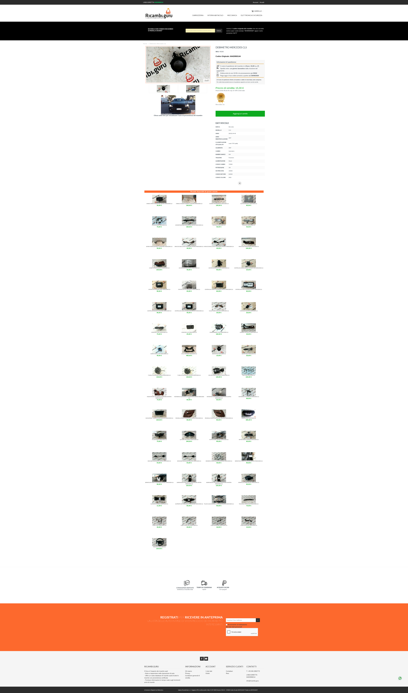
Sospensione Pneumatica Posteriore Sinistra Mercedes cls (219, 483)
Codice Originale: (223, 56)
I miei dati (209, 671)
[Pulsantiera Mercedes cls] (159, 432)
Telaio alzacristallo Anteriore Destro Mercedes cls (219, 504)
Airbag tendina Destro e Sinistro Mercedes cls (189, 203)
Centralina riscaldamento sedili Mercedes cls (248, 289)
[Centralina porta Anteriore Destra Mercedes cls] (219, 282)
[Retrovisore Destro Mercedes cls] (219, 432)
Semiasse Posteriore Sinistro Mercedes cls (189, 461)
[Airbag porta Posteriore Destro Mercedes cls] (159, 196)
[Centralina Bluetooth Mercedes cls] (189, 260)
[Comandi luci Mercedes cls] (189, 324)
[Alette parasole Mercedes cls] (249, 196)
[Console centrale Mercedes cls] (249, 324)
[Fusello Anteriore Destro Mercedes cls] (159, 367)
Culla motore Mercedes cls (189, 353)
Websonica (160, 690)
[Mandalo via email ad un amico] (240, 183)
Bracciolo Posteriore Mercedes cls (249, 246)
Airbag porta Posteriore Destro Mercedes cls (159, 203)
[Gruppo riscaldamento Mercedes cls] (219, 367)
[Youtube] (206, 659)
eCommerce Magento (149, 690)
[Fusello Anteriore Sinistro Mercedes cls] (189, 367)
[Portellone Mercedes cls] (249, 410)
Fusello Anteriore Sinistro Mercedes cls (189, 375)
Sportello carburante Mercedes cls (248, 482)
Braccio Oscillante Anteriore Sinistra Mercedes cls (219, 246)
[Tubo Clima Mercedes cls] (159, 518)
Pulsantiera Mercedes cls (159, 439)
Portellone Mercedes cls (249, 418)
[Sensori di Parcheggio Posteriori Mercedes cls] (219, 453)
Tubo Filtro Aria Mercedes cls (189, 525)
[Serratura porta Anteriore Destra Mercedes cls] (249, 453)
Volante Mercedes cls (159, 546)
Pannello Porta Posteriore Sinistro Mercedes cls (219, 418)
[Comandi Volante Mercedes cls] (249, 303)
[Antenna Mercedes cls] (219, 217)
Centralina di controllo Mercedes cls (189, 289)
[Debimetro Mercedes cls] (219, 346)
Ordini (208, 673)
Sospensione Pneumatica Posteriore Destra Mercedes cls (189, 483)
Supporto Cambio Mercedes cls (159, 504)
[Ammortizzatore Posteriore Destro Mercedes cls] (189, 217)
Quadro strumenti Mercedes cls (189, 439)
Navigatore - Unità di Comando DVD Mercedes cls (159, 418)
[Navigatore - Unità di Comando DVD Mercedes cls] (159, 410)
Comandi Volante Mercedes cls (249, 310)
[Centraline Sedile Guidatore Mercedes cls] (159, 303)
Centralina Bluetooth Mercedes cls (189, 268)
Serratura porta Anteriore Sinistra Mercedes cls (159, 482)
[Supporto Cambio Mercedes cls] (159, 496)
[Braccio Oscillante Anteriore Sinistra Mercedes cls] (219, 239)
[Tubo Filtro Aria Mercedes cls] (189, 518)
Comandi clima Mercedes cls (159, 332)
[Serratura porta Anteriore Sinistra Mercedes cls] (159, 475)
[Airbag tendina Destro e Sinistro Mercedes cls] (189, 196)
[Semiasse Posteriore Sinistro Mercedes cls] (189, 453)
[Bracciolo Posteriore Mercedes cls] (249, 239)
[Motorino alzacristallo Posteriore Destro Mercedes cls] (219, 389)
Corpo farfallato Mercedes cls (159, 353)
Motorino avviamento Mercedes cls (249, 396)
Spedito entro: (225, 68)
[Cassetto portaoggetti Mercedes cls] (159, 260)
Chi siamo (188, 671)
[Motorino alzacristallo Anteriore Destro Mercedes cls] (189, 389)
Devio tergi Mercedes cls (249, 353)
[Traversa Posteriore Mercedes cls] (249, 496)
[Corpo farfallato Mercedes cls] (159, 346)
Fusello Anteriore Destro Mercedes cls (159, 375)
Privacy (187, 673)
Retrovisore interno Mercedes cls (249, 439)
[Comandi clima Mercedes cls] (159, 324)
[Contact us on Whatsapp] (400, 678)
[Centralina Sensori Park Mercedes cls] (159, 282)
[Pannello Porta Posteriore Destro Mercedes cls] (189, 410)
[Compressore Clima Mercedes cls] (219, 324)
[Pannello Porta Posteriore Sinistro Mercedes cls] (219, 410)
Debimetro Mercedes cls (219, 353)
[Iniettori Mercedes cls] (249, 367)
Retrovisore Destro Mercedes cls (218, 439)
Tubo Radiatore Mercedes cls (219, 525)
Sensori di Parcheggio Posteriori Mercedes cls (219, 461)
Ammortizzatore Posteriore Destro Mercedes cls (189, 225)
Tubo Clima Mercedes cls (159, 525)
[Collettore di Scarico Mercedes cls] (219, 303)
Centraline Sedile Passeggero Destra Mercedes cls (189, 310)
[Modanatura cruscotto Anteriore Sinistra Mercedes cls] (159, 389)
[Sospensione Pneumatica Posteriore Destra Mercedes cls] (189, 475)
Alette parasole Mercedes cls (248, 203)
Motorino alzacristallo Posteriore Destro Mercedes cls (219, 397)
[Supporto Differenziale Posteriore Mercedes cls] (189, 496)
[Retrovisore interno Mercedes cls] (249, 432)
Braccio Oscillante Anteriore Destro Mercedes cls (189, 246)
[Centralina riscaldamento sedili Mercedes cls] (249, 282)
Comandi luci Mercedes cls (189, 332)
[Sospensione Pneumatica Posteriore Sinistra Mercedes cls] (219, 475)
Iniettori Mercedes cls (248, 375)
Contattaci (229, 671)
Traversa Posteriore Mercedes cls (248, 504)
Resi (227, 673)
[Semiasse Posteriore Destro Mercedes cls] (159, 453)
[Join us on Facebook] (202, 659)
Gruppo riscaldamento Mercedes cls (218, 375)
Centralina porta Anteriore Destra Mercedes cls (219, 289)
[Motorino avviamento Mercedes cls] (249, 389)
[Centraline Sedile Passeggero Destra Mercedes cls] (189, 303)
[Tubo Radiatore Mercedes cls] (219, 518)
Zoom (207, 80)
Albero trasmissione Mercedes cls (219, 203)
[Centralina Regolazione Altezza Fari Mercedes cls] (249, 260)
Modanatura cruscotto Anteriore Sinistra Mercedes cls (159, 397)
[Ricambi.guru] (159, 13)
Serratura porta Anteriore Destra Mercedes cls (249, 461)
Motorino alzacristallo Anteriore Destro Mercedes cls (189, 397)
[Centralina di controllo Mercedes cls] (189, 282)
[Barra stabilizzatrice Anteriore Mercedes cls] (159, 239)
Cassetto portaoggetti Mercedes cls (159, 268)
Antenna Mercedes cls (218, 225)
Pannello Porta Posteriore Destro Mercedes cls (189, 418)
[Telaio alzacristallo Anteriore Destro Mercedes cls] (219, 496)
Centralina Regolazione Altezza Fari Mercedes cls (248, 268)
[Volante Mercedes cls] (159, 539)
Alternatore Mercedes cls (159, 225)
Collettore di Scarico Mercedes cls (219, 310)
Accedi (262, 2)
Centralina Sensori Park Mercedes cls (159, 289)
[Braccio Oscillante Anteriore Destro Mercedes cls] (189, 239)
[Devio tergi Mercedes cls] (249, 346)
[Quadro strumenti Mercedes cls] (189, 432)
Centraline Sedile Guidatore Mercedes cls (159, 310)
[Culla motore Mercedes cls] (189, 346)
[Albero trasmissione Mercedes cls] (219, 196)
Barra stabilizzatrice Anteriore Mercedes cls (159, 246)
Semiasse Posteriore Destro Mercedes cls (159, 461)
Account (255, 2)
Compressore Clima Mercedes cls (219, 332)
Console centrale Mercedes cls (249, 332)
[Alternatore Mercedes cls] (159, 217)
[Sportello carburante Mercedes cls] (249, 475)
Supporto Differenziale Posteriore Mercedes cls (189, 504)
